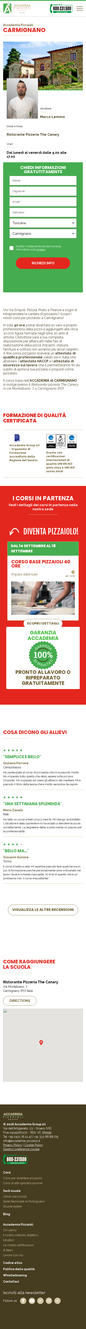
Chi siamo (9, 1230)
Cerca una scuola (15, 1196)
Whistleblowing (15, 1275)
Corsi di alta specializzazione (22, 1183)
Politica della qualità (19, 1269)
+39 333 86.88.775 (46, 1136)
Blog (6, 1214)
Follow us (10, 1300)
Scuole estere (12, 1206)
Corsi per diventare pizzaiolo (22, 1178)
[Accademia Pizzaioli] (17, 8)
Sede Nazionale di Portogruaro (24, 1201)
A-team (8, 1250)
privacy (41, 249)
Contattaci (11, 1281)
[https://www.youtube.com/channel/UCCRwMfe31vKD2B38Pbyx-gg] (32, 1300)
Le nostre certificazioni (18, 1245)
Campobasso (12, 767)
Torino (7, 861)
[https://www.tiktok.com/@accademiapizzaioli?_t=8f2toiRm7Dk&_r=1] (57, 1300)
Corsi (7, 1172)
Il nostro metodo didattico (20, 1235)
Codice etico (12, 1262)
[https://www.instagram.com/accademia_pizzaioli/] (49, 1300)
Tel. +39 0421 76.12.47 (17, 1136)
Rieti (6, 814)
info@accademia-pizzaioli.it (21, 1141)
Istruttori (8, 1240)
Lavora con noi (13, 1255)
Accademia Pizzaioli (18, 1224)
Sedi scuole (12, 1190)
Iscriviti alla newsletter (24, 1292)
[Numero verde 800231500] (61, 8)
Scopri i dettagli (43, 623)
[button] (41, 1042)
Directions (20, 1001)
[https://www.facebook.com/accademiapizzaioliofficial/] (23, 1300)
